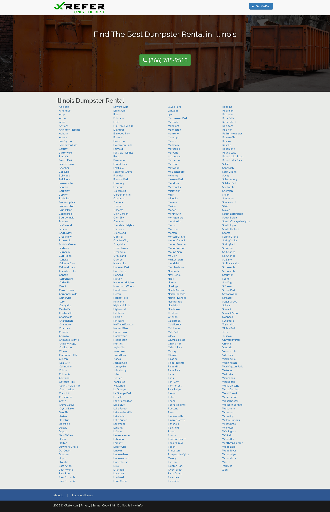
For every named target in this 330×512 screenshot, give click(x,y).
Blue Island (65, 209)
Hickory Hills (120, 297)
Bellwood (64, 175)
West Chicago (230, 385)
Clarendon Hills (68, 355)
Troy (225, 332)
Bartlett (64, 148)
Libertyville (119, 446)
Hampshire (119, 263)
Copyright (108, 505)
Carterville (65, 297)
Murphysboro (176, 267)
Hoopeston (120, 339)
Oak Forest (174, 324)
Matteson (174, 160)
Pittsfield (173, 423)
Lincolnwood (121, 458)
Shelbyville (228, 186)
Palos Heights (176, 362)
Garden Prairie (122, 194)
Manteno (173, 133)
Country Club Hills (70, 385)
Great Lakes (120, 248)
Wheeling (228, 416)
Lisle (116, 465)
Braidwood (65, 225)
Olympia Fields (176, 339)
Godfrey (118, 236)
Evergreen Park (122, 144)
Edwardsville (120, 106)
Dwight (63, 461)
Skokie (226, 209)
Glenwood (119, 232)
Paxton (172, 393)
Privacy (85, 505)
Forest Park (120, 164)
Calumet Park (67, 267)
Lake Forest (120, 408)
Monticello (174, 221)
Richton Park (175, 465)
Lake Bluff (119, 404)
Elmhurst (118, 129)
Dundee (64, 454)
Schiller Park (229, 183)
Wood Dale (228, 446)
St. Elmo (227, 259)
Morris (172, 225)
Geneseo (119, 198)
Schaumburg (229, 179)
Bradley (63, 221)
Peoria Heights (177, 404)
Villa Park (227, 355)
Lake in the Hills (122, 412)
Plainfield (173, 427)
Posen (172, 446)
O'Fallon (173, 316)
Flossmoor (119, 160)
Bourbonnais (66, 217)
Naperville (174, 271)
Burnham (64, 251)
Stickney (227, 286)
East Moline (66, 469)
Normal (172, 282)
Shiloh (226, 194)
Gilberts (118, 209)
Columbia (64, 374)
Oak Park (173, 332)
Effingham (119, 110)
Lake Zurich (120, 419)
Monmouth (174, 213)
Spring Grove (230, 236)
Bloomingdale (67, 202)
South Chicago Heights (236, 221)
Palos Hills (174, 366)
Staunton (228, 274)
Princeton (174, 450)
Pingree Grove (176, 419)
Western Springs (232, 404)
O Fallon (173, 313)
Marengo (173, 137)
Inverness (119, 351)
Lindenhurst (120, 461)
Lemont (118, 442)
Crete (62, 400)
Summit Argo (230, 313)
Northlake (174, 309)
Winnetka (228, 439)
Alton (62, 118)
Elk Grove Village (123, 125)
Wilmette (228, 427)
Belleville (64, 171)
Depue (63, 431)
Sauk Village (229, 171)
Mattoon (173, 164)
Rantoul (172, 461)
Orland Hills (175, 343)
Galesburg (119, 190)
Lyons (171, 114)
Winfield (227, 435)
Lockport (118, 473)
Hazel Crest (120, 290)
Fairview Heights (123, 152)
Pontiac (172, 435)
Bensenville (66, 183)
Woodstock (229, 458)
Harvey (117, 278)
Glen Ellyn (119, 217)
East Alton (65, 465)
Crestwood (66, 397)
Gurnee (118, 259)
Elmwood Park (121, 133)
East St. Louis (67, 477)
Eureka (117, 137)
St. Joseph (228, 267)
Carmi (62, 286)
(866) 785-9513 (168, 60)
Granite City (120, 240)
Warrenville (229, 358)
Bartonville (65, 152)
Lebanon (118, 439)
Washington (229, 362)
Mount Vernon (176, 248)
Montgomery (175, 217)
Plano (171, 431)
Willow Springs (231, 419)
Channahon (66, 320)
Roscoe (226, 141)
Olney (171, 335)
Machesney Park (178, 118)
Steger (226, 278)
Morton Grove (176, 236)
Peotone (173, 408)
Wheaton (228, 412)
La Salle (117, 397)
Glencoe (118, 221)
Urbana (226, 343)
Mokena (172, 202)
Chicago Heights (69, 339)
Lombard (118, 477)
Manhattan (174, 129)
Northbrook (175, 301)
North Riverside (177, 297)
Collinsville (65, 366)
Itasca (117, 358)
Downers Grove (68, 446)
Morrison (173, 229)
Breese (63, 229)
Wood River (229, 450)
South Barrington (232, 213)
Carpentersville (68, 293)
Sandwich (228, 167)
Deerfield (64, 423)
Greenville (119, 251)
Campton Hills (67, 271)
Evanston (119, 141)
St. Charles (228, 251)
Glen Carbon (121, 213)
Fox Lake (118, 167)
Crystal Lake (66, 408)
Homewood (120, 335)
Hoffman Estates (123, 324)
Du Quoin (64, 450)
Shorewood (229, 202)
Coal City (64, 362)
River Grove (175, 473)
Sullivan (226, 305)
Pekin (171, 397)
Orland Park (175, 347)
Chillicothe (65, 347)
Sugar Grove (229, 301)
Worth (226, 461)
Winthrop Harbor (232, 442)
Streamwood (230, 293)
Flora (116, 156)
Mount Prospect (178, 244)
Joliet (116, 374)
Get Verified (263, 6)
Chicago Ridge (67, 343)
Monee (172, 209)
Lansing (118, 427)
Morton (172, 232)
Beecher (64, 167)
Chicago (64, 335)
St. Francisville (230, 263)
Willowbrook (229, 423)
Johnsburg (119, 370)
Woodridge (229, 454)
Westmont (228, 408)
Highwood (119, 309)
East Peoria (66, 473)
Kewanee (119, 385)
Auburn (63, 133)
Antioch (64, 125)
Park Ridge (174, 389)
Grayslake (119, 244)
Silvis (225, 206)
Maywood (174, 167)
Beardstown (66, 164)
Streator (227, 297)
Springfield (228, 244)
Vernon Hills (229, 351)
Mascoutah (174, 156)
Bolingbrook (66, 213)
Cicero (63, 351)
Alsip (62, 114)
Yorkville (227, 465)
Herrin (117, 293)
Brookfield (65, 240)
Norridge (173, 286)
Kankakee (119, 381)
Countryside (66, 389)
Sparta (226, 232)
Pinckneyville (175, 416)
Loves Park (174, 106)
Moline (172, 206)
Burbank (64, 248)
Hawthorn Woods (124, 286)
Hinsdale (118, 320)
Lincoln (117, 450)
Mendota (173, 183)
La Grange (119, 389)
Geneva (118, 202)
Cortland (64, 377)
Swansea (227, 316)
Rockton (227, 129)
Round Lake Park (232, 160)
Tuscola (227, 335)
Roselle (226, 144)
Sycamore (228, 320)
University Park (231, 339)
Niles (171, 278)
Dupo (62, 458)
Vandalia (227, 347)
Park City (173, 381)
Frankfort (119, 175)
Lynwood (173, 110)
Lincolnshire (120, 454)
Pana (171, 374)
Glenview (119, 229)
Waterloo (227, 370)
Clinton (63, 358)
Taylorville (228, 324)
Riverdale (173, 477)
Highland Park (121, 305)
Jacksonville (120, 362)
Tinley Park (229, 328)
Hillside (117, 316)
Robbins (227, 106)
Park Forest (175, 385)
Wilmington (229, 431)
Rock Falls (228, 118)
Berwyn (63, 194)
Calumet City (67, 263)
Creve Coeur (66, 404)
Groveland (119, 255)
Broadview (65, 236)
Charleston (65, 324)
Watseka (227, 374)
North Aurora (176, 290)
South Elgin (229, 225)
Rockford (227, 125)
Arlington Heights (69, 129)
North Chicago (176, 293)
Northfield (174, 305)
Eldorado (118, 118)
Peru (171, 412)
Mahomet (173, 125)
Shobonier (228, 198)
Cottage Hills (67, 381)
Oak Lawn (174, 328)
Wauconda (228, 377)
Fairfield (118, 148)
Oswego (173, 351)
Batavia (63, 156)
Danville (63, 412)
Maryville (173, 152)
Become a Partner (82, 495)
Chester (64, 332)
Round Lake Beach (233, 156)
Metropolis (174, 186)
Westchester (230, 400)
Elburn (117, 114)
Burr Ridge (65, 255)
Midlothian (174, 190)
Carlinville (64, 282)
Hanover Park (121, 267)
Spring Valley (230, 240)
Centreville (65, 313)
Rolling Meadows (232, 133)
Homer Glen (120, 328)
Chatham (64, 328)
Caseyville (65, 305)
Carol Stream (66, 290)
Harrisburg (119, 271)
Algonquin (65, 110)
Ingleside (119, 347)
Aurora (63, 137)
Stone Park (228, 290)
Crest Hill (64, 393)
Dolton (63, 442)
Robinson (228, 110)
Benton (63, 186)
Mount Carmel (176, 240)
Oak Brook (174, 320)
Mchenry (173, 175)
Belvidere (64, 179)
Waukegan (228, 381)
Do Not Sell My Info (130, 505)
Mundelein (174, 263)
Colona (63, 370)
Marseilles (174, 148)
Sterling (227, 282)
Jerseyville (119, 366)
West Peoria (229, 397)
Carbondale (66, 278)
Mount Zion (175, 251)
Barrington (65, 141)
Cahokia (64, 259)
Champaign (65, 316)
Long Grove (120, 481)
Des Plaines (66, 435)
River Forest (175, 469)
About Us (59, 495)
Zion (225, 469)
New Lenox (174, 274)
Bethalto (64, 198)
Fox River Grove (122, 171)
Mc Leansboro (176, 171)
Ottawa (172, 355)
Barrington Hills (68, 144)
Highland (118, 301)
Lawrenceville (121, 435)
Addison (64, 106)
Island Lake (120, 355)
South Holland (230, 229)
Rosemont (228, 148)
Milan (171, 194)
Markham (173, 144)
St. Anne (227, 248)
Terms (96, 505)
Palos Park (174, 370)
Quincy (172, 458)
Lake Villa (119, 416)
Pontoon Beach (177, 439)
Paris (171, 377)
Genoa (117, 206)
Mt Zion (172, 255)
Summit (226, 309)
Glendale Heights (123, 225)
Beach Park (65, 160)
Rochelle (227, 114)
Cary (62, 301)
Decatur (64, 419)
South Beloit (229, 217)
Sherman (227, 190)
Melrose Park (176, 179)
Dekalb (63, 427)
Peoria (172, 400)
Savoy (225, 175)
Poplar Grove (176, 442)
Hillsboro (118, 313)
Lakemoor (119, 423)
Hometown (120, 332)
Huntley (118, 343)
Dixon (62, 439)
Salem (225, 164)
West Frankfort (231, 393)
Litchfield (119, 469)
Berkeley (64, 190)
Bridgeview (65, 232)
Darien (63, 416)
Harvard (118, 274)
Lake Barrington (122, 400)
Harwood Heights (123, 282)
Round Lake (229, 152)
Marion (172, 141)
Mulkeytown (175, 259)
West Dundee (230, 389)
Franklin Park (121, 179)
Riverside (173, 481)
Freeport (118, 186)
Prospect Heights (178, 454)
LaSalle (117, 431)
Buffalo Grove (67, 244)
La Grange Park (122, 393)
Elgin (116, 122)
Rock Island (229, 122)
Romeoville (228, 137)
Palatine (173, 358)
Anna (62, 122)
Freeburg (118, 183)
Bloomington (66, 206)
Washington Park (232, 366)
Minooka (173, 198)
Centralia (64, 309)
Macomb (173, 122)
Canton (63, 274)
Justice (117, 377)
